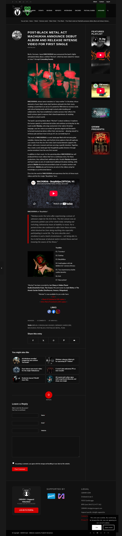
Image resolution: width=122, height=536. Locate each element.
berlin (35, 325)
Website (43, 430)
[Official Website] (49, 313)
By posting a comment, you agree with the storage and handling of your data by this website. (42, 463)
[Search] (108, 11)
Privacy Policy (86, 520)
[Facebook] (54, 313)
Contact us (85, 516)
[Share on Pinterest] (64, 340)
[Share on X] (43, 340)
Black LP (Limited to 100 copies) (53, 299)
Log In (108, 1)
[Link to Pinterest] (27, 2)
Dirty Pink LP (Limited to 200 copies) (53, 302)
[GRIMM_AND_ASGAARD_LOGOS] (22, 11)
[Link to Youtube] (20, 2)
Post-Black (31, 47)
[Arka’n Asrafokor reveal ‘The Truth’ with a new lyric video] (2, 268)
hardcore (67, 325)
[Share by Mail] (74, 340)
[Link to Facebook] (12, 2)
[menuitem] (95, 1)
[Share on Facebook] (33, 340)
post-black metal (53, 328)
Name (43, 415)
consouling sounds (46, 325)
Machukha (32, 328)
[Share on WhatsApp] (53, 340)
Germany (58, 325)
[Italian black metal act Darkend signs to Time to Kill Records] (120, 268)
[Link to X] (16, 2)
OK (97, 527)
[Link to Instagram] (23, 2)
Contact (101, 1)
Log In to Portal (26, 510)
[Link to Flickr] (30, 2)
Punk (63, 328)
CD (53, 297)
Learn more (109, 527)
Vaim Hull (54, 320)
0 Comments (41, 320)
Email (43, 423)
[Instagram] (58, 313)
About (95, 1)
